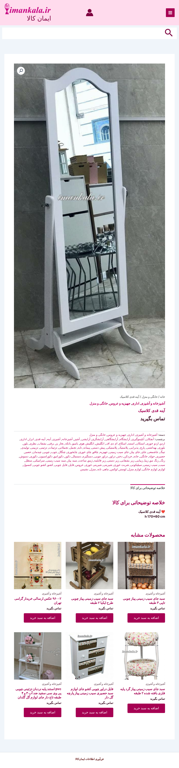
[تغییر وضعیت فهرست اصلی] (170, 12)
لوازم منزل (134, 469)
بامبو (75, 443)
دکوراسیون (45, 456)
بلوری (161, 447)
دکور (68, 456)
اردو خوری (152, 443)
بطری (32, 443)
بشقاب (42, 443)
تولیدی (25, 447)
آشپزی (56, 439)
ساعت (82, 460)
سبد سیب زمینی (56, 460)
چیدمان (37, 452)
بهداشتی (151, 447)
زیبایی (139, 460)
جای (143, 452)
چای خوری (85, 452)
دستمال (76, 456)
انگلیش (100, 443)
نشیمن (84, 469)
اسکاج (122, 443)
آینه (49, 439)
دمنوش (24, 456)
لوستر (122, 469)
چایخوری (72, 452)
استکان (140, 443)
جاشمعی (153, 452)
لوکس (114, 469)
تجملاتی (63, 447)
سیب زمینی (150, 465)
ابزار (31, 439)
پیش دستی (98, 447)
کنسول (27, 465)
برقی (51, 443)
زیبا (146, 460)
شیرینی (107, 465)
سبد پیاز (72, 460)
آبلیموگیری (138, 439)
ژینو (90, 460)
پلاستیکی (112, 447)
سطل (28, 460)
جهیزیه (104, 452)
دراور (112, 456)
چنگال (62, 452)
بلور (25, 443)
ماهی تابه (103, 469)
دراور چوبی (101, 456)
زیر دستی (113, 460)
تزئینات (53, 447)
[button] (168, 33)
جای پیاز (135, 452)
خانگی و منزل (150, 396)
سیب (162, 465)
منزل (93, 469)
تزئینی (43, 447)
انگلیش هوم (87, 443)
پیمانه (86, 447)
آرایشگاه (125, 439)
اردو (162, 443)
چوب (54, 452)
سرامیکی (39, 460)
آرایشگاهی (111, 439)
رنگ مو (154, 460)
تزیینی (34, 447)
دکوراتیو (59, 456)
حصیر (28, 452)
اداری (135, 403)
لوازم (162, 469)
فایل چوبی (61, 465)
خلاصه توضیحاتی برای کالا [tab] (147, 488)
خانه (162, 396)
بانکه (68, 443)
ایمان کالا (39, 18)
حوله (152, 456)
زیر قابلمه (100, 460)
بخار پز (60, 443)
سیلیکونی (136, 465)
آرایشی (85, 439)
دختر (119, 456)
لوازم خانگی (150, 469)
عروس (80, 465)
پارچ (142, 447)
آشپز (77, 439)
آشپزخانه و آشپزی (153, 403)
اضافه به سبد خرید (146, 618)
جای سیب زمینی (119, 452)
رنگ (162, 460)
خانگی (144, 456)
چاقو (95, 452)
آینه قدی (40, 439)
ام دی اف (111, 443)
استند (131, 443)
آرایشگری (98, 439)
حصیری (160, 456)
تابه (80, 447)
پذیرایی (134, 447)
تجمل (73, 447)
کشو (50, 465)
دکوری (34, 456)
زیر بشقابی (127, 460)
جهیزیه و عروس (119, 403)
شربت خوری (121, 465)
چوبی (46, 452)
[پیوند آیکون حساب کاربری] (89, 12)
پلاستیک (123, 447)
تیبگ (162, 452)
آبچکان (150, 439)
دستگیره (88, 456)
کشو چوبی (39, 465)
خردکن (128, 456)
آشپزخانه (67, 439)
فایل (71, 465)
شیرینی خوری (93, 465)
